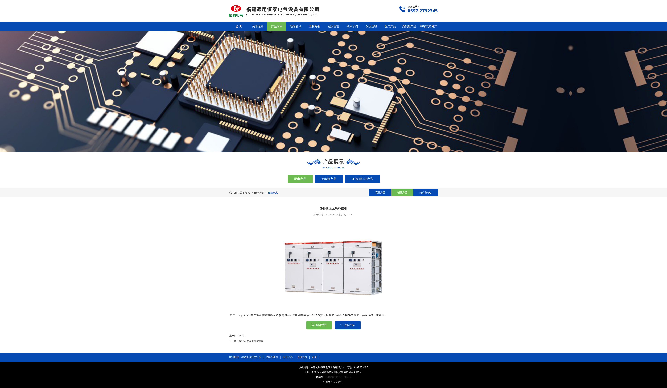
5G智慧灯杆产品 (362, 179)
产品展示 (276, 26)
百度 (314, 357)
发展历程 (371, 26)
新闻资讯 (295, 26)
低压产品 (402, 192)
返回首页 (321, 325)
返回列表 (349, 325)
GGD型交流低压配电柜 (251, 341)
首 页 (239, 26)
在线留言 (333, 26)
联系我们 (352, 26)
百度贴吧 (288, 357)
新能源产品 (409, 26)
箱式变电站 (425, 192)
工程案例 (314, 26)
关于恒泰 (257, 26)
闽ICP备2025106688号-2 (338, 377)
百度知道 (302, 357)
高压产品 (380, 192)
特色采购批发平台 (251, 357)
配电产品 (390, 26)
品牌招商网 (272, 357)
